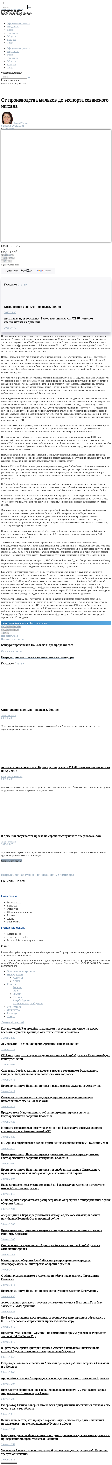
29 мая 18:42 (8, 1327)
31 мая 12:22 (8, 1038)
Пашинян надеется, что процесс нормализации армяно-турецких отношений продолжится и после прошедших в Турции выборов (52, 1421)
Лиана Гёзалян (20, 123)
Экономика (12, 32)
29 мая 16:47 (8, 1372)
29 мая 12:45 (8, 1459)
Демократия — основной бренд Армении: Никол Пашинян (40, 1044)
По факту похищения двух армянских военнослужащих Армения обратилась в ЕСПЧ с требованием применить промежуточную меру (53, 1319)
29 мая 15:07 (8, 1384)
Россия (17, 987)
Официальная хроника (18, 23)
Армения (18, 977)
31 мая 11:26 (8, 1049)
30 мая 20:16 (8, 1148)
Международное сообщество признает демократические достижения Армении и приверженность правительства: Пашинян (55, 1437)
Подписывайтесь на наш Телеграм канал (24, 623)
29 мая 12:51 (8, 1444)
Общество (12, 36)
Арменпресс (14, 933)
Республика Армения (11, 776)
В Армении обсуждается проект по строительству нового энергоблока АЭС (51, 836)
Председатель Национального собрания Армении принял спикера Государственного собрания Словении (45, 1114)
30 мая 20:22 (8, 1122)
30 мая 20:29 (8, 1091)
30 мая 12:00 (8, 1239)
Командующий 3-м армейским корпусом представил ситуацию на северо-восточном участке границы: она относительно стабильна (50, 1030)
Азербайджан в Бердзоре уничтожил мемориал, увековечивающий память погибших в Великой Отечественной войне (50, 1216)
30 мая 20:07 (8, 1179)
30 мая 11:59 (8, 1254)
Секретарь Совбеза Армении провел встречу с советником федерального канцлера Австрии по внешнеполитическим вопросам (49, 1072)
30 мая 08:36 (8, 1296)
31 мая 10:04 (8, 1064)
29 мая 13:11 (8, 1414)
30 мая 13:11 (8, 1194)
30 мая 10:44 (8, 1269)
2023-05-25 (7, 844)
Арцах (16, 981)
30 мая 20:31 (8, 1079)
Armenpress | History (18, 937)
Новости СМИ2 (9, 635)
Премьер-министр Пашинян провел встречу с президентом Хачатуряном (50, 1290)
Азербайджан (21, 1000)
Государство (13, 26)
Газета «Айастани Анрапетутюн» (25, 940)
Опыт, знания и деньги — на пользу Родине (33, 306)
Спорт (10, 42)
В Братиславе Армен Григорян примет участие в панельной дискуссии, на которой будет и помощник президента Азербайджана (50, 1349)
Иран (16, 990)
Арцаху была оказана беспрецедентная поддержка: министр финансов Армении (55, 1378)
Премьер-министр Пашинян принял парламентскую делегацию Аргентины (51, 1085)
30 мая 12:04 (8, 1209)
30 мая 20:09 (8, 1163)
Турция (17, 997)
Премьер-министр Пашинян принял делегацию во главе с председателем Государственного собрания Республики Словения (50, 1156)
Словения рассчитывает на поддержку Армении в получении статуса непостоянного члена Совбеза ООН (47, 1099)
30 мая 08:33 (8, 1311)
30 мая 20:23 (8, 1106)
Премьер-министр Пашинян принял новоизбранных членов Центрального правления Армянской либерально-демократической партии (50, 1171)
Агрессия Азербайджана (28, 1003)
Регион (10, 29)
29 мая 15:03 (8, 1399)
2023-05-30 (10, 312)
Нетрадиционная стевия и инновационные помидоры (37, 874)
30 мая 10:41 (8, 1285)
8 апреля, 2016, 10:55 (12, 126)
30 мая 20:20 (8, 1137)
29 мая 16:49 (8, 1357)
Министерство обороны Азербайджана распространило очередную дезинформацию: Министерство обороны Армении (46, 1262)
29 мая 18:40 (8, 1342)
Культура (11, 39)
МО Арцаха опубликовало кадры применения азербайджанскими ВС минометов (54, 1143)
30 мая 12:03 (8, 1224)
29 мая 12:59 (8, 1429)
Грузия (17, 993)
